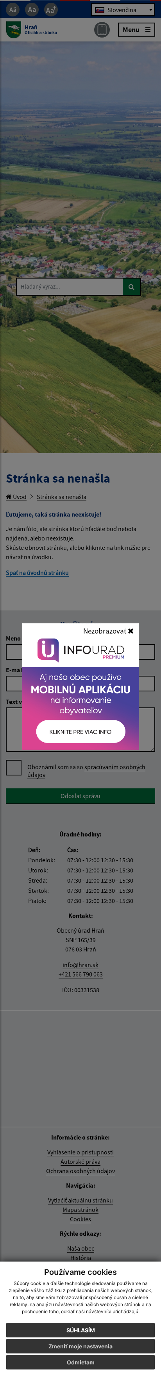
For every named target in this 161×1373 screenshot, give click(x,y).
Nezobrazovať (105, 630)
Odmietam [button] (81, 1362)
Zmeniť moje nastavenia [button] (80, 1346)
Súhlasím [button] (80, 1330)
